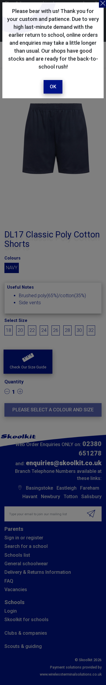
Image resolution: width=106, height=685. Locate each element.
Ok (53, 86)
